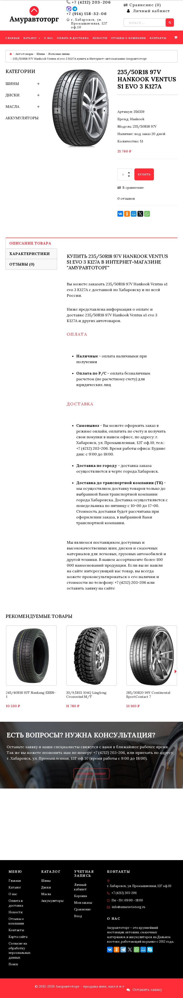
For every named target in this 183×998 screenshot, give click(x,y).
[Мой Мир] (134, 214)
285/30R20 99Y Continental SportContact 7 (148, 694)
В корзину (31, 647)
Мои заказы (83, 903)
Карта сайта (18, 937)
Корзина (80, 896)
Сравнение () (145, 5)
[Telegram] (123, 949)
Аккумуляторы (22, 117)
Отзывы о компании (16, 921)
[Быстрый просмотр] (37, 664)
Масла (12, 106)
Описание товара (30, 243)
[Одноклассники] (127, 214)
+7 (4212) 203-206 (91, 2)
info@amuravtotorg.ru (128, 907)
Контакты (16, 930)
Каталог (15, 887)
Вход (78, 916)
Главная (15, 881)
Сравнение (82, 909)
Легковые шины (59, 54)
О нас (13, 894)
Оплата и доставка (16, 903)
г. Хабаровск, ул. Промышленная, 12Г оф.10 (89, 23)
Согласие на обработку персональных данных (19, 950)
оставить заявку (82, 588)
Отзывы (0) (21, 264)
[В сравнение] (26, 664)
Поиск (13, 964)
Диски (12, 95)
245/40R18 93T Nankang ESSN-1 (31, 694)
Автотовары (24, 54)
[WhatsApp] (147, 214)
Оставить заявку (91, 773)
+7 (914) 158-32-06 (86, 14)
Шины (40, 54)
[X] (140, 214)
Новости (15, 912)
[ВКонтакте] (120, 214)
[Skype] (150, 949)
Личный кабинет (80, 887)
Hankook (137, 119)
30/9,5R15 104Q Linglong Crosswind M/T (86, 694)
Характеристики (29, 253)
